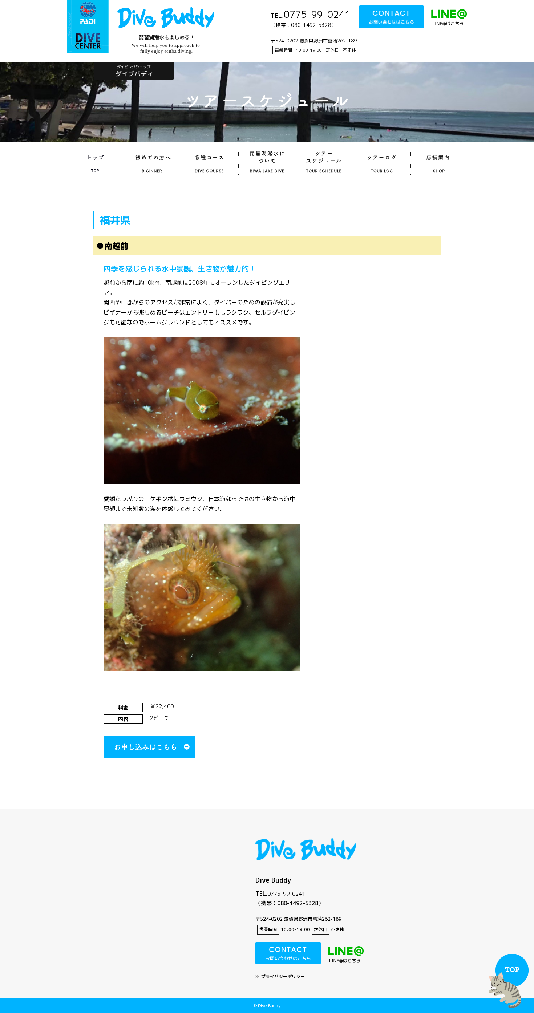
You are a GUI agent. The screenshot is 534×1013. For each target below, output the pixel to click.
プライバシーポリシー (283, 976)
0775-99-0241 (286, 893)
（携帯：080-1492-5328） (289, 903)
